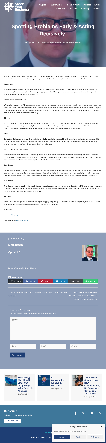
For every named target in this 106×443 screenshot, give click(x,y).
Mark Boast (66, 42)
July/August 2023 (22, 220)
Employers (50, 42)
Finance (58, 42)
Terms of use (47, 432)
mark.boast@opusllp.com (13, 215)
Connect (97, 9)
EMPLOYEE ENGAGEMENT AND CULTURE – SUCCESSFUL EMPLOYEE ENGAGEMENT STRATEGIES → (83, 293)
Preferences (95, 437)
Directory (85, 9)
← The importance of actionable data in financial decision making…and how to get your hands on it (37, 293)
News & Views (73, 5)
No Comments (76, 42)
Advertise (60, 9)
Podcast (87, 5)
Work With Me (57, 5)
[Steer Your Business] (17, 6)
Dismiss (78, 437)
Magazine (43, 5)
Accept (62, 437)
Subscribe (72, 9)
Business (43, 42)
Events (97, 5)
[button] (102, 427)
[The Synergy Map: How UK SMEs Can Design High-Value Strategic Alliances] (19, 387)
